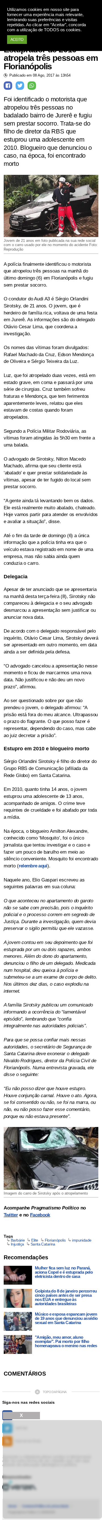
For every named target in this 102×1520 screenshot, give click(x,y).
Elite (34, 1240)
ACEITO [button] (17, 39)
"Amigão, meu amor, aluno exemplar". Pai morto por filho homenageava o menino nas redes (66, 1341)
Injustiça (17, 1244)
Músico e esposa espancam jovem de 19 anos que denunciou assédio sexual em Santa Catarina (66, 1318)
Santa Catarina (43, 1244)
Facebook (40, 1215)
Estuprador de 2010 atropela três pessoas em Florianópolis (51, 58)
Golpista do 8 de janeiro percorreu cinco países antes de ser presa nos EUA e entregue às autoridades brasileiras (66, 1297)
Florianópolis (55, 1240)
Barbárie (18, 1240)
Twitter (11, 1215)
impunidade (81, 1240)
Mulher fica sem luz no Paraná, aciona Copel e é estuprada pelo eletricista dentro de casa (64, 1272)
